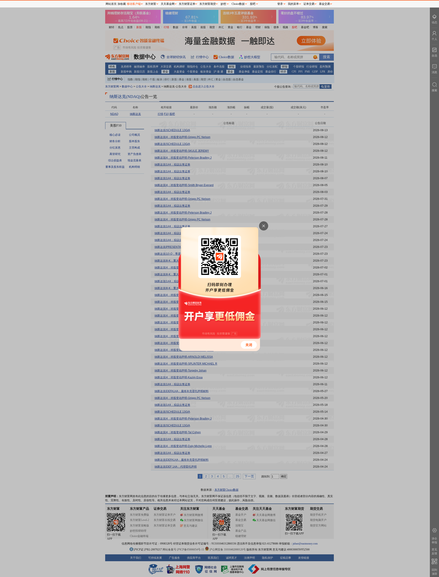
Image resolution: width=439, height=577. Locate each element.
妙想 (223, 3)
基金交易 (324, 3)
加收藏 (122, 3)
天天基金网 (167, 3)
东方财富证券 (187, 3)
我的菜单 (293, 3)
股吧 (252, 3)
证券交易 (308, 3)
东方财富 (150, 3)
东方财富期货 (207, 3)
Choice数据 (238, 3)
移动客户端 (134, 3)
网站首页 (111, 3)
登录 (280, 3)
